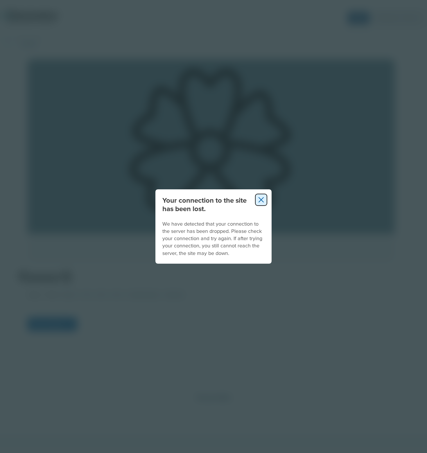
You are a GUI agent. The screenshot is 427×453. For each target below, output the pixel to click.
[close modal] (261, 200)
